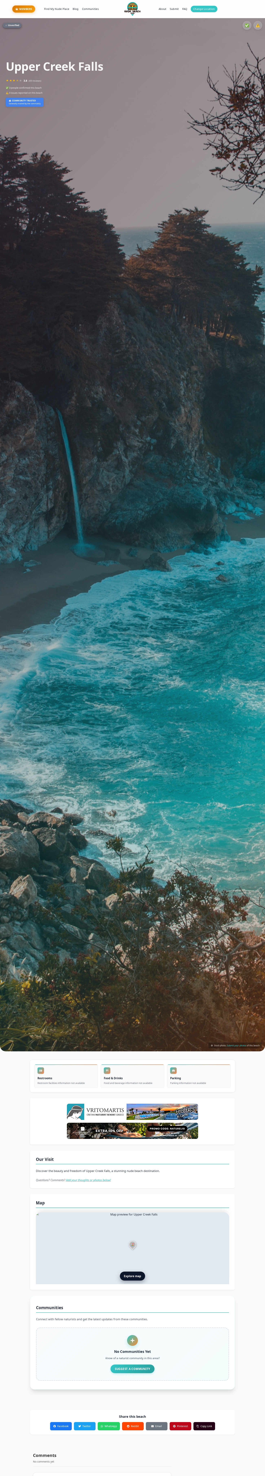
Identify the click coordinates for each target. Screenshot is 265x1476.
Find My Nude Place (56, 9)
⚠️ (258, 25)
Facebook (63, 1426)
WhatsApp (111, 1426)
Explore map (132, 1276)
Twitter (86, 1426)
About (162, 9)
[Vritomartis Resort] (132, 1112)
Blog (75, 9)
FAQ (184, 9)
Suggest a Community (132, 1369)
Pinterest (182, 1426)
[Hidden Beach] (132, 1131)
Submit (174, 9)
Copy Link (206, 1426)
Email (158, 1426)
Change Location (204, 9)
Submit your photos (236, 1045)
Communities (90, 9)
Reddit (135, 1426)
